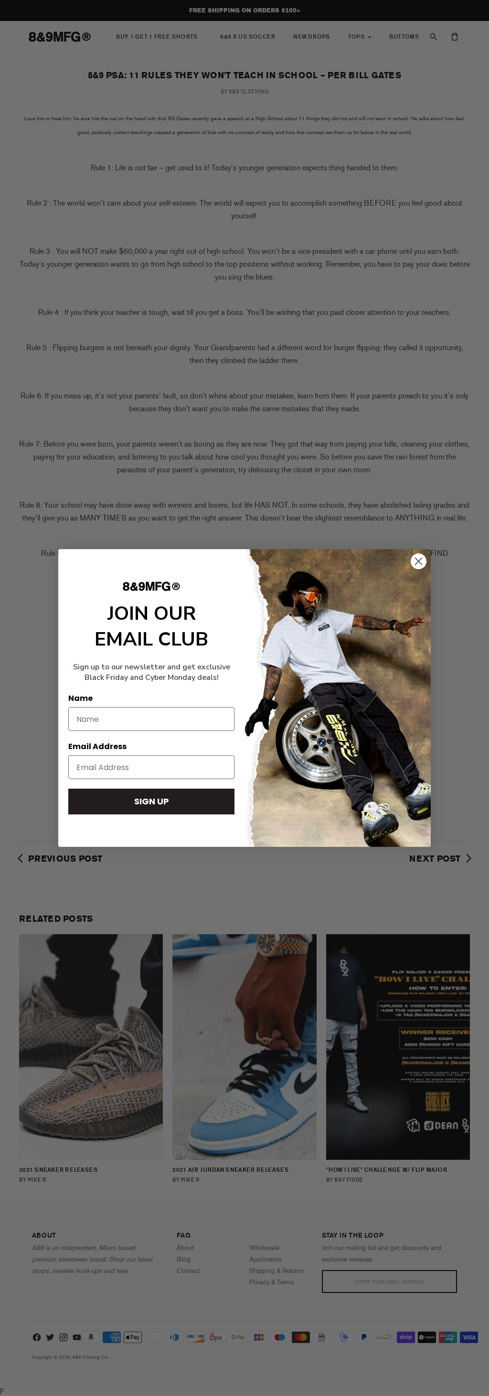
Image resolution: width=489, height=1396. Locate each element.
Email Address (97, 746)
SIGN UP (151, 801)
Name (80, 698)
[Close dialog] (418, 561)
